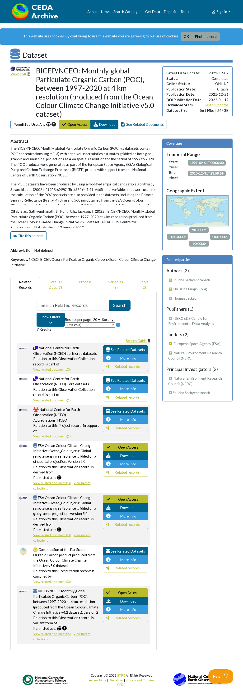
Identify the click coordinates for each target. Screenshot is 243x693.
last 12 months (217, 105)
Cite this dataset (30, 236)
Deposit (170, 11)
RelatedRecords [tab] (25, 284)
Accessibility (97, 680)
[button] (104, 124)
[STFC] (197, 679)
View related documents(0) (52, 369)
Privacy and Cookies (140, 680)
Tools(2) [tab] (144, 284)
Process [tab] (85, 282)
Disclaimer (116, 680)
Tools (184, 11)
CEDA (121, 685)
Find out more (206, 36)
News (105, 11)
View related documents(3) (52, 483)
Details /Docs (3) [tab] (55, 284)
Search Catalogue (127, 11)
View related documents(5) (52, 634)
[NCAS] (46, 680)
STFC (121, 675)
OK (186, 36)
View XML (19, 74)
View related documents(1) (52, 400)
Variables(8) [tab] (115, 284)
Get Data (152, 11)
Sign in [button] (222, 11)
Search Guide (136, 340)
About (92, 11)
